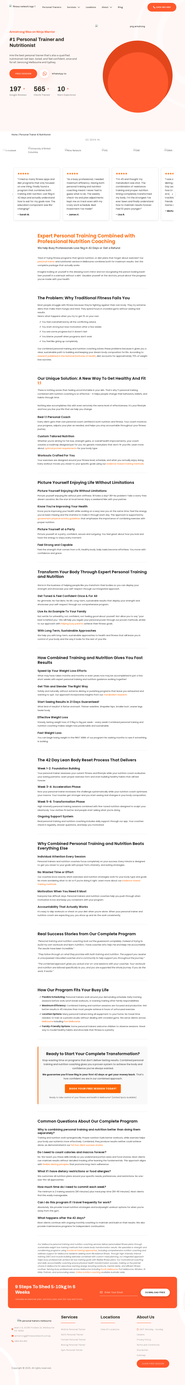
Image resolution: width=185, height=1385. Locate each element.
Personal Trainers (51, 7)
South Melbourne (109, 1269)
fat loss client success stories (87, 1145)
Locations (91, 7)
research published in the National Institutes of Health (67, 355)
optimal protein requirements (61, 448)
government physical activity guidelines (59, 518)
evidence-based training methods (125, 463)
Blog (120, 7)
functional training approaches (82, 1250)
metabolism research (115, 694)
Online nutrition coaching (88, 1272)
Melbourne (47, 1021)
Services (71, 7)
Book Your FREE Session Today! (92, 1088)
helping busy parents (72, 623)
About (105, 7)
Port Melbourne (72, 1021)
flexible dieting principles (56, 1164)
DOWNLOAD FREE (155, 1292)
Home (15, 134)
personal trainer (46, 261)
